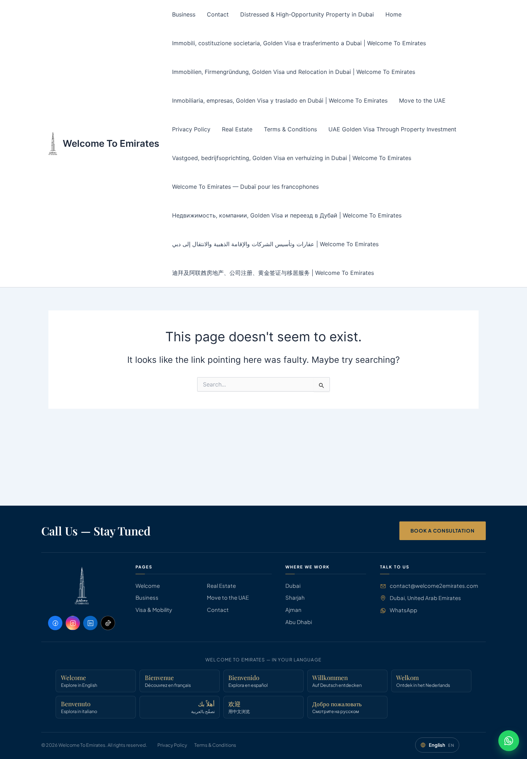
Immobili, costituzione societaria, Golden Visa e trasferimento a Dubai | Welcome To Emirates (299, 43)
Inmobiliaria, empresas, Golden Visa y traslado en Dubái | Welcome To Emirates (280, 100)
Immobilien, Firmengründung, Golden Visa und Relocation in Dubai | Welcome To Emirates (293, 71)
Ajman (293, 609)
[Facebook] (55, 623)
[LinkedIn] (90, 623)
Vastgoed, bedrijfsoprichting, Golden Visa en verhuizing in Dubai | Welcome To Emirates (291, 157)
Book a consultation (442, 531)
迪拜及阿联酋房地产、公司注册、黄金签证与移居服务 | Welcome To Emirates (273, 272)
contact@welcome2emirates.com (434, 585)
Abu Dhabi (298, 622)
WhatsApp (403, 610)
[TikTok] (108, 623)
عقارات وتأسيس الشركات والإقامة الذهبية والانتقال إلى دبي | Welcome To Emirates (275, 244)
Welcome (148, 585)
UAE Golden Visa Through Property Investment (392, 129)
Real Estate (237, 129)
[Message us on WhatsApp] (508, 740)
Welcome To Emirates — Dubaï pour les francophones (245, 186)
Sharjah (295, 597)
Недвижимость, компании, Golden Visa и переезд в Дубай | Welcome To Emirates (287, 215)
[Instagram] (73, 623)
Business (183, 14)
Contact (218, 14)
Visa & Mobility (154, 609)
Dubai (292, 585)
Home (393, 14)
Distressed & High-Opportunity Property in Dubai (307, 14)
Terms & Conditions (290, 129)
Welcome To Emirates (111, 143)
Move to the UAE (422, 100)
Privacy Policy (191, 129)
